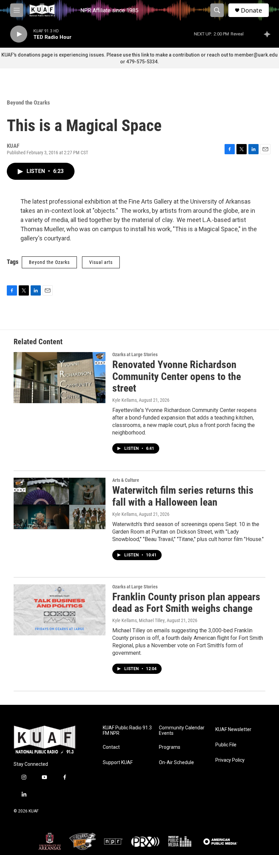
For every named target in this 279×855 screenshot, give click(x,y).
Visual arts (101, 262)
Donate (251, 10)
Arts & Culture (125, 480)
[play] (18, 34)
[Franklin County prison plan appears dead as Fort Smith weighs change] (59, 609)
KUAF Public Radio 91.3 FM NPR (127, 730)
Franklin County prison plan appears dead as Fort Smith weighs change (186, 603)
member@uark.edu (256, 55)
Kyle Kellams (124, 400)
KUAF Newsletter (233, 729)
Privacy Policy (230, 760)
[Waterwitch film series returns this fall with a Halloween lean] (59, 503)
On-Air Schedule (176, 762)
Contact (111, 747)
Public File (225, 744)
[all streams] (269, 34)
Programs (169, 747)
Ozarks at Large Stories (135, 354)
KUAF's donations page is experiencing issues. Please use (66, 55)
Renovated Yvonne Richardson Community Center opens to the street (176, 376)
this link (140, 55)
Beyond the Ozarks (28, 102)
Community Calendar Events (181, 730)
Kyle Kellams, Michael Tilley (138, 620)
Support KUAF (118, 762)
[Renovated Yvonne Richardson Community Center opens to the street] (59, 377)
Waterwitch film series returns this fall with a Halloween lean (182, 496)
